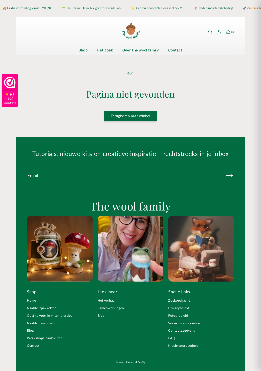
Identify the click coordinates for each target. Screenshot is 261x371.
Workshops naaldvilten (45, 338)
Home (31, 300)
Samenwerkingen (111, 308)
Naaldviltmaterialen (42, 323)
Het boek (105, 50)
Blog (30, 330)
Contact (175, 50)
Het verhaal (107, 300)
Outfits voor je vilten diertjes (49, 315)
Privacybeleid (178, 308)
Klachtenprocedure (183, 345)
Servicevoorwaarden (184, 323)
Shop (83, 50)
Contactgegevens (181, 330)
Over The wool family (140, 50)
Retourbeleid (178, 315)
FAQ (171, 338)
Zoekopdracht (179, 300)
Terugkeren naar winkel (130, 116)
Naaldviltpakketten (41, 308)
